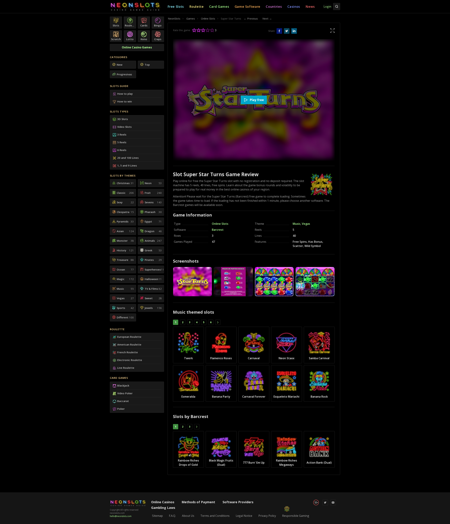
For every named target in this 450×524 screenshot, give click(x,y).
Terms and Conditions (215, 516)
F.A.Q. (172, 516)
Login (327, 6)
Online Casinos (162, 502)
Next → (267, 18)
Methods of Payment (198, 502)
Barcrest (218, 230)
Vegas (306, 224)
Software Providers (238, 502)
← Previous (251, 18)
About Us (188, 516)
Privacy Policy (267, 516)
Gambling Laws (163, 508)
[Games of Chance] (139, 6)
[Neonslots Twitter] (325, 504)
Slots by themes (123, 175)
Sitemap (157, 516)
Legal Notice (244, 516)
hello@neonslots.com (120, 516)
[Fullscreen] (332, 30)
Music (296, 224)
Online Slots (220, 224)
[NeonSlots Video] (333, 504)
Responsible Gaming (295, 516)
